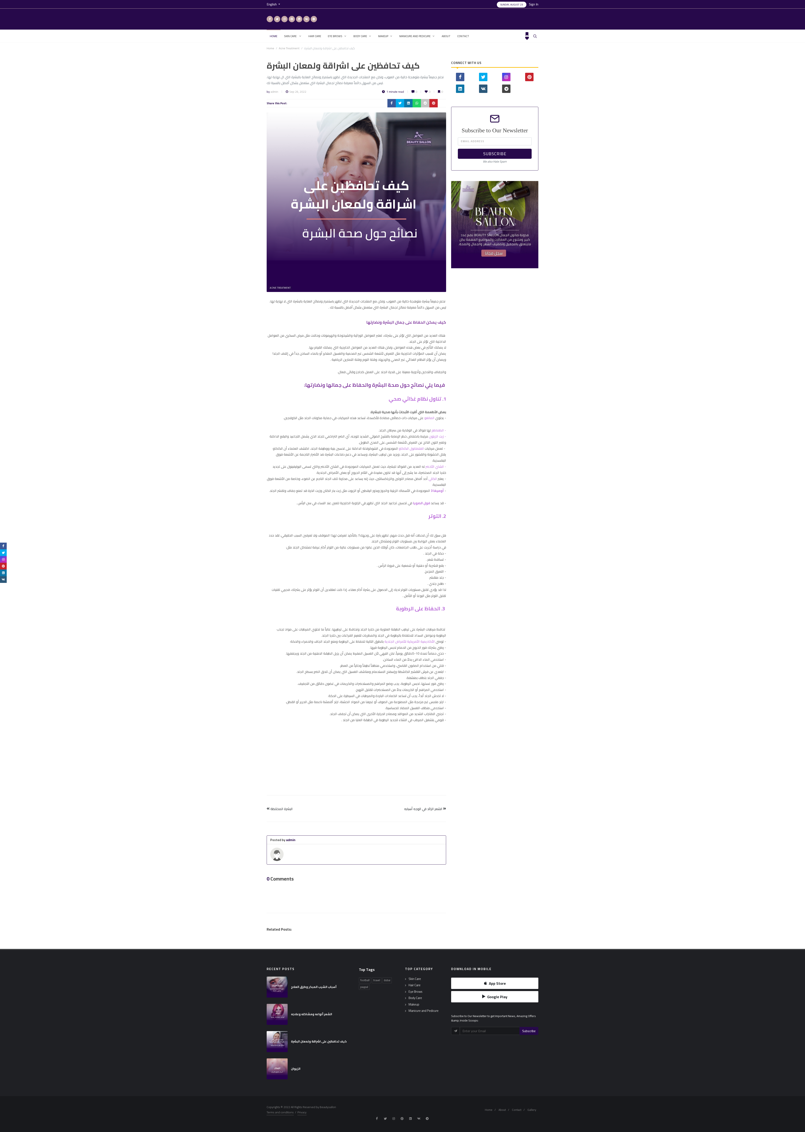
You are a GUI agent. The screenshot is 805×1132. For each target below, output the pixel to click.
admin (274, 91)
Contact (516, 1109)
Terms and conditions (280, 1112)
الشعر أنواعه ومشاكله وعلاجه (311, 1014)
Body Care (415, 998)
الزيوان (295, 1068)
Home (270, 48)
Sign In (533, 4)
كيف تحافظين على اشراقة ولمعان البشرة (319, 1041)
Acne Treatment (289, 48)
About (502, 1109)
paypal (364, 986)
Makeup (414, 1004)
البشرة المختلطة (281, 809)
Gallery (531, 1109)
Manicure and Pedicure (424, 1010)
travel (376, 980)
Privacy (301, 1112)
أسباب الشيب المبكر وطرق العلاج (313, 987)
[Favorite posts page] (527, 38)
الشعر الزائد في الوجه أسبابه (423, 809)
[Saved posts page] (527, 34)
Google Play (497, 996)
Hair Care (415, 985)
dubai (387, 980)
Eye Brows (415, 991)
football (365, 980)
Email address (472, 141)
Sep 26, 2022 (297, 91)
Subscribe (494, 154)
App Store (497, 983)
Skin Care (415, 979)
